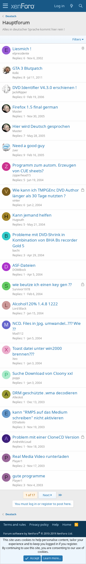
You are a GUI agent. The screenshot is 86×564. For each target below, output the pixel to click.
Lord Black (19, 309)
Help (55, 524)
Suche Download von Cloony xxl (42, 373)
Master (17, 111)
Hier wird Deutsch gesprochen (41, 126)
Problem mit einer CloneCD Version (45, 437)
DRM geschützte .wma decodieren (44, 393)
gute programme (28, 476)
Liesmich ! (21, 48)
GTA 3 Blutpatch (27, 68)
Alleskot (17, 397)
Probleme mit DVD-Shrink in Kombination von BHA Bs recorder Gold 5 (44, 240)
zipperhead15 (21, 175)
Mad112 (17, 333)
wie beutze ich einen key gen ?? (42, 284)
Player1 (17, 461)
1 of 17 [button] (30, 495)
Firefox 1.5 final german (35, 107)
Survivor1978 (21, 289)
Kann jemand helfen (32, 215)
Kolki (15, 73)
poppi (16, 378)
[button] (5, 6)
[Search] (80, 5)
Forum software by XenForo (38, 533)
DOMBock (19, 270)
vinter (16, 200)
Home (66, 524)
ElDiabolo (18, 422)
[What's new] (71, 5)
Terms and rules (14, 524)
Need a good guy (28, 145)
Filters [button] (76, 39)
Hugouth (18, 220)
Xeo (14, 359)
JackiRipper (19, 92)
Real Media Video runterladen (40, 456)
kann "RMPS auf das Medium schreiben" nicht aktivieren (39, 415)
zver (15, 150)
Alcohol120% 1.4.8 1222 (35, 304)
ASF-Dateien (24, 265)
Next (46, 495)
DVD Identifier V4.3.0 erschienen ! (44, 87)
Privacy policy (39, 524)
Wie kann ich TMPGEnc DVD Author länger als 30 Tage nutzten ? (45, 192)
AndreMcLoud (21, 442)
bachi (16, 250)
